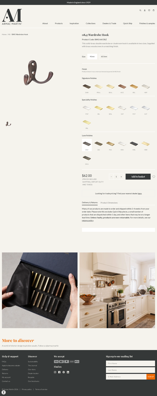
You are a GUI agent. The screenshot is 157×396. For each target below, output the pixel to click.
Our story (32, 369)
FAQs (4, 361)
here (140, 193)
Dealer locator (33, 373)
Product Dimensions (109, 202)
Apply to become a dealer (11, 365)
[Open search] (140, 10)
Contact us (6, 381)
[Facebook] (59, 371)
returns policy (87, 220)
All (9, 34)
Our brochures (33, 381)
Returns (5, 373)
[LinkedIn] (68, 371)
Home (4, 34)
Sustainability (33, 361)
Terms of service (41, 389)
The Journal (32, 365)
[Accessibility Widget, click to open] (3, 392)
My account (6, 377)
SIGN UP (151, 377)
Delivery (5, 369)
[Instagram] (55, 371)
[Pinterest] (64, 371)
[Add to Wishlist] (154, 177)
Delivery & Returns (90, 202)
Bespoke (31, 377)
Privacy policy (27, 389)
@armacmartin (52, 346)
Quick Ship (127, 23)
